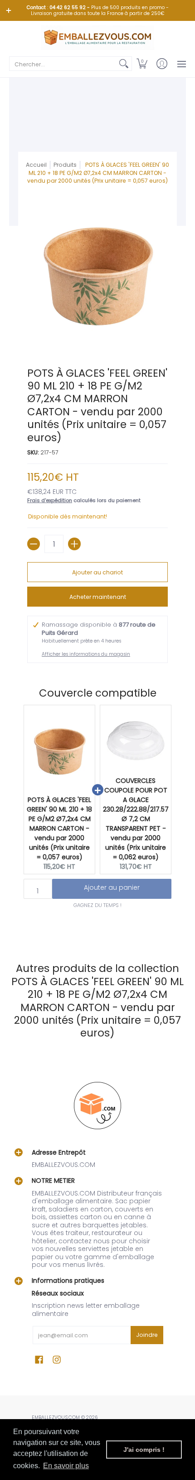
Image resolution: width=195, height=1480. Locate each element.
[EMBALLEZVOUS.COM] (97, 38)
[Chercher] (124, 63)
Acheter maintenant (97, 597)
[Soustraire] (33, 544)
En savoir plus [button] (66, 1466)
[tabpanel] (97, 928)
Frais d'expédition (49, 500)
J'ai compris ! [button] (144, 1449)
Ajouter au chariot (97, 572)
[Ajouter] (74, 544)
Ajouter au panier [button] (112, 887)
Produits (65, 165)
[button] (142, 64)
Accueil (36, 165)
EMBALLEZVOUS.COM (56, 1417)
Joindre (147, 1335)
